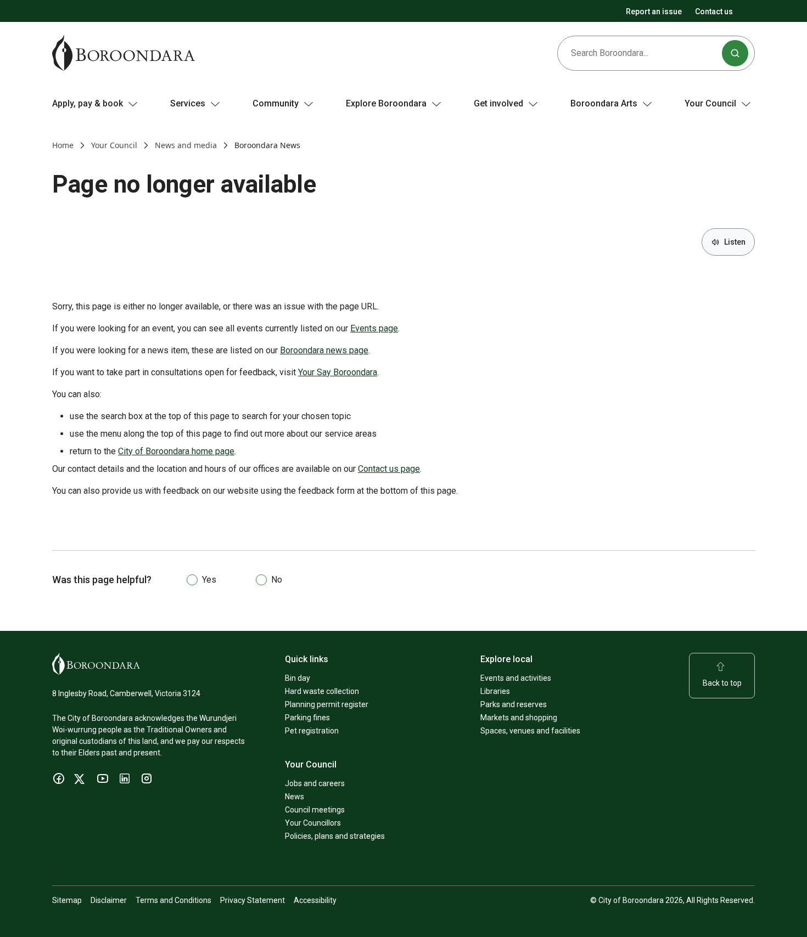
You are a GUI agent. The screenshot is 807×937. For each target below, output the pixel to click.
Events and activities (515, 678)
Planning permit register (326, 704)
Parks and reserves (513, 704)
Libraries (495, 691)
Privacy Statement (252, 900)
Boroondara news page (324, 350)
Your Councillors (313, 823)
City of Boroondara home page (176, 451)
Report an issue (654, 11)
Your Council (114, 145)
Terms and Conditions (173, 900)
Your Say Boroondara (337, 372)
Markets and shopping (518, 717)
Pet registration (312, 730)
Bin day (297, 678)
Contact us (714, 11)
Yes (209, 579)
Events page (374, 328)
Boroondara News (267, 145)
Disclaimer (109, 900)
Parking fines (307, 717)
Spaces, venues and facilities (530, 730)
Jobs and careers (315, 783)
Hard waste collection (322, 691)
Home (63, 145)
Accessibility (315, 900)
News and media (186, 145)
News (294, 796)
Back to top (722, 683)
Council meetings (315, 809)
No (276, 579)
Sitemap (67, 900)
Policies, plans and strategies (335, 836)
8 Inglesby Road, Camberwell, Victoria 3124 (126, 693)
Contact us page (389, 469)
